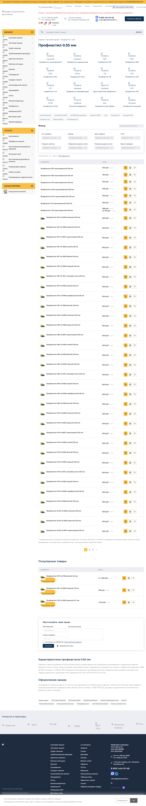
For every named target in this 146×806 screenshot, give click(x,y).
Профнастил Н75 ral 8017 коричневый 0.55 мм (64, 433)
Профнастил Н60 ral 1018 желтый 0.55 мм (62, 403)
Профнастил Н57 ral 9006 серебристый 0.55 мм (65, 296)
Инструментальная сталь (65, 704)
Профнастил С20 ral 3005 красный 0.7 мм (62, 600)
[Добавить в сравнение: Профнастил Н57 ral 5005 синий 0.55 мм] (130, 247)
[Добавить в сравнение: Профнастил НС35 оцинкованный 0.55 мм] (130, 189)
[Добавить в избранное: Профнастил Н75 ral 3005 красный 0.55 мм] (135, 423)
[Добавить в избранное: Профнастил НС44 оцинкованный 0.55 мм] (135, 196)
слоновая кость (72, 119)
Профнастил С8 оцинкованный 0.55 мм (56, 203)
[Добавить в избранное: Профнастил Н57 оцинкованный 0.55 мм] (135, 168)
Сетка (52, 780)
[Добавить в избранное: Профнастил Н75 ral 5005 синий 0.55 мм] (135, 443)
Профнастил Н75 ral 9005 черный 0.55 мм (62, 462)
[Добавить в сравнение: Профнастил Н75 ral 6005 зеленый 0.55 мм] (130, 414)
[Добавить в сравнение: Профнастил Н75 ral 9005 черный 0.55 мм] (130, 463)
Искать (139, 32)
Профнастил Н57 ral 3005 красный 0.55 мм (63, 227)
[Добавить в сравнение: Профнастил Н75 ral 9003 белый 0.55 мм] (130, 453)
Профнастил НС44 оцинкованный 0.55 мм (57, 196)
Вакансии (84, 771)
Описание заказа (74, 626)
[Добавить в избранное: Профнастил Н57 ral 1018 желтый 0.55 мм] (135, 306)
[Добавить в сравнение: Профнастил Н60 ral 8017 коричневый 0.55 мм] (130, 335)
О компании (58, 7)
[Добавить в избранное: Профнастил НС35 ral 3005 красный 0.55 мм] (135, 521)
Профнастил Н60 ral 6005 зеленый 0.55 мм (63, 315)
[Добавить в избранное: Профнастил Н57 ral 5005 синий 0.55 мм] (135, 247)
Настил (124, 700)
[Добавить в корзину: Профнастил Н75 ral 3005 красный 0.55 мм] (126, 423)
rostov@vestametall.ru (108, 20)
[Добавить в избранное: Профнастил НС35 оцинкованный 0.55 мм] (135, 189)
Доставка (78, 6)
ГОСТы (83, 767)
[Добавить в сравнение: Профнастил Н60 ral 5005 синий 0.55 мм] (130, 345)
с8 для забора (58, 119)
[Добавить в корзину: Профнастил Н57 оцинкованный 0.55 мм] (126, 168)
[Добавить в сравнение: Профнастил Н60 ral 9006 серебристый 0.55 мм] (130, 394)
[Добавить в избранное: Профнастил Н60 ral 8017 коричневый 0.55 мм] (135, 335)
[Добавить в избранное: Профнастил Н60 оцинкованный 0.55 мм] (135, 175)
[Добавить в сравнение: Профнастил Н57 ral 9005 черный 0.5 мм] (129, 590)
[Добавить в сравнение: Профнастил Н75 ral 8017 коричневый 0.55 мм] (130, 433)
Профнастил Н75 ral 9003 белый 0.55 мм (62, 452)
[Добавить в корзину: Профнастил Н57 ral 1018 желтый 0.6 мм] (124, 578)
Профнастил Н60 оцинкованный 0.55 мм (57, 176)
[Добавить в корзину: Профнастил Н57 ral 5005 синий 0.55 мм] (126, 247)
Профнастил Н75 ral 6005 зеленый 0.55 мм (63, 413)
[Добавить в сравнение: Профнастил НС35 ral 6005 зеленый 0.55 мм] (130, 512)
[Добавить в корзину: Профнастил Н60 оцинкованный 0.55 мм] (126, 175)
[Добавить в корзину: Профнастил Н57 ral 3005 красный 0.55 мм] (126, 228)
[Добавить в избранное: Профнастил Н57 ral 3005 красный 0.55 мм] (135, 228)
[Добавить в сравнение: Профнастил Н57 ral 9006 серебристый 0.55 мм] (130, 296)
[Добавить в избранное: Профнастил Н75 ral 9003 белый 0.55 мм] (135, 453)
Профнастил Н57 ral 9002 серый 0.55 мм (62, 286)
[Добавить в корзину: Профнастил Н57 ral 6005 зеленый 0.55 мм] (126, 218)
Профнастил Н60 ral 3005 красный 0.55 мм (63, 325)
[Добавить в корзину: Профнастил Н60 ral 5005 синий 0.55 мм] (126, 345)
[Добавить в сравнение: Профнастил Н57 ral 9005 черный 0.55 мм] (130, 267)
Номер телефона (49, 635)
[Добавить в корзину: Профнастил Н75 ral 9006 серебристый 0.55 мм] (126, 492)
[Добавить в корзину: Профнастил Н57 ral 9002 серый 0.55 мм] (126, 287)
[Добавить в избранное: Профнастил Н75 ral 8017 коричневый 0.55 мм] (135, 433)
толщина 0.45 (44, 119)
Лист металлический (58, 700)
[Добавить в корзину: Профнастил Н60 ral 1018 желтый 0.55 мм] (126, 404)
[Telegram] (97, 20)
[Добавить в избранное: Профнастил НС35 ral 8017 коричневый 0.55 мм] (135, 531)
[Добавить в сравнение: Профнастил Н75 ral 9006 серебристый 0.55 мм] (130, 492)
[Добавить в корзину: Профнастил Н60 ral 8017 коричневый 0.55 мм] (126, 335)
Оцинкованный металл (59, 774)
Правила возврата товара (91, 787)
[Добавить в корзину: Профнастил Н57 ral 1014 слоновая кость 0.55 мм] (126, 277)
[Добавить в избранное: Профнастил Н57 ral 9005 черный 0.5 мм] (133, 590)
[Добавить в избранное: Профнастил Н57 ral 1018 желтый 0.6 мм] (133, 578)
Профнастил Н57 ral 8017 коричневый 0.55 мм (64, 237)
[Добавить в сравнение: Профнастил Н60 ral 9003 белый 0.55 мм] (130, 355)
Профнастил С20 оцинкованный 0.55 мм (57, 210)
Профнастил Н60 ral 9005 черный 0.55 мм (63, 364)
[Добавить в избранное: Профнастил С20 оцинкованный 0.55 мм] (135, 210)
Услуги (87, 6)
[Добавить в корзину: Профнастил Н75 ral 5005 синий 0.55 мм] (126, 443)
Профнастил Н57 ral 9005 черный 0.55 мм (62, 266)
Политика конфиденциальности (15, 793)
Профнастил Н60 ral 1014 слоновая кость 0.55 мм (65, 374)
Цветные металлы (57, 758)
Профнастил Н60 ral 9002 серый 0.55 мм (62, 384)
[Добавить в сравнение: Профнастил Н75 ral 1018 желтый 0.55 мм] (130, 502)
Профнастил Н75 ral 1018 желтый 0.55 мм (62, 501)
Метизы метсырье (57, 761)
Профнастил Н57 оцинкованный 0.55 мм (57, 169)
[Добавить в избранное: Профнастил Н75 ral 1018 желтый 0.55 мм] (135, 502)
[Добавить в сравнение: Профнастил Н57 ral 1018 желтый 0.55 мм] (130, 306)
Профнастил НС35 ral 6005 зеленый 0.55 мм (63, 511)
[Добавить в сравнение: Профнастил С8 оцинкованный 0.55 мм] (130, 203)
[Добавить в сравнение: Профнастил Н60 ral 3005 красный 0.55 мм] (130, 326)
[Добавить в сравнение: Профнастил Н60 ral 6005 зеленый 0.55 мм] (130, 316)
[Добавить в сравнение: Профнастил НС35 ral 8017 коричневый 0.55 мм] (130, 531)
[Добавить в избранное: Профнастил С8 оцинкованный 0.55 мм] (135, 203)
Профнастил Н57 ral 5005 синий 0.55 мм (62, 247)
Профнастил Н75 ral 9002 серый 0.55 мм (62, 481)
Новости (84, 748)
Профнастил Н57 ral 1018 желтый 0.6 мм (62, 576)
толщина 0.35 (128, 115)
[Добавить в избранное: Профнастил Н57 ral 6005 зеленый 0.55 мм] (135, 218)
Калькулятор (97, 6)
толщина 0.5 (115, 115)
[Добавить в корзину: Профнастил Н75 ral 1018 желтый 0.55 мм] (126, 502)
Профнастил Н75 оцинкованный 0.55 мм (57, 182)
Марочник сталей (88, 780)
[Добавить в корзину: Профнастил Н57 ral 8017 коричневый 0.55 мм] (126, 238)
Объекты (84, 764)
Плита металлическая (46, 704)
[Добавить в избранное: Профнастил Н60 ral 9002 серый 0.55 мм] (135, 384)
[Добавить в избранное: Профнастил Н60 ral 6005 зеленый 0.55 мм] (135, 316)
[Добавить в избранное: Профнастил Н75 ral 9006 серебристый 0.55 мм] (135, 492)
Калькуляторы (12, 186)
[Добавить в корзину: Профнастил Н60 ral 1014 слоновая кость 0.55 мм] (126, 375)
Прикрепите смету (66, 646)
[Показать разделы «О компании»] (62, 6)
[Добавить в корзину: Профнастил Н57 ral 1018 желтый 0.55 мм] (126, 306)
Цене (55, 156)
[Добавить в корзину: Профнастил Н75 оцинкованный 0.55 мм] (126, 182)
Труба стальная (56, 751)
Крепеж (53, 764)
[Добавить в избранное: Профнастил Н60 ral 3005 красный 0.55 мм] (135, 326)
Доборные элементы (90, 700)
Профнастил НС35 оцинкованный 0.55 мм (57, 189)
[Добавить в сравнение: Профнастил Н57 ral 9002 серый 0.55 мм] (130, 287)
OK (134, 800)
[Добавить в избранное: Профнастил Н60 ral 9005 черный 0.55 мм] (135, 365)
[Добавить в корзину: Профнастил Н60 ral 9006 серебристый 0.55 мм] (126, 394)
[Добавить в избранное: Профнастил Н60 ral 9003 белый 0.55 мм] (135, 355)
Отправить (48, 646)
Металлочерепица (57, 783)
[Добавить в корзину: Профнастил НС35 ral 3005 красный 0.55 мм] (126, 521)
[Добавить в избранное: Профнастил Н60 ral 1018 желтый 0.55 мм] (135, 404)
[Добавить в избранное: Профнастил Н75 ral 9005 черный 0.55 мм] (135, 463)
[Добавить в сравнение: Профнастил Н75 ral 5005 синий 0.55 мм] (130, 443)
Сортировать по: (44, 156)
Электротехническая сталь (109, 700)
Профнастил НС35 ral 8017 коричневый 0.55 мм (65, 530)
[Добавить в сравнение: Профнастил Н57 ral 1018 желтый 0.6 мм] (129, 578)
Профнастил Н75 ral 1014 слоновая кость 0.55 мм (65, 472)
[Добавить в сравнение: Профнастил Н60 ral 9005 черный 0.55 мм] (130, 365)
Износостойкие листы (118, 704)
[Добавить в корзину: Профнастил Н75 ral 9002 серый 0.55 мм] (126, 482)
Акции (83, 783)
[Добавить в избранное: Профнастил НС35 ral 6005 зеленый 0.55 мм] (135, 512)
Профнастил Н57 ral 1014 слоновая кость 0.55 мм (65, 276)
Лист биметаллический (100, 704)
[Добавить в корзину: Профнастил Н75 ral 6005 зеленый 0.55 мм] (126, 414)
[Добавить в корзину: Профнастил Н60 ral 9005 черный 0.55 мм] (126, 365)
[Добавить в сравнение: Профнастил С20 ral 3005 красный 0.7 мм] (129, 602)
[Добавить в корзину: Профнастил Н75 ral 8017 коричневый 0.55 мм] (126, 433)
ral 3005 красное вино (78, 115)
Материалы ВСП (56, 790)
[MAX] (97, 17)
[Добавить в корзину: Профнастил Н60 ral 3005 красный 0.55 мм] (126, 326)
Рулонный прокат (74, 700)
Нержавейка (55, 777)
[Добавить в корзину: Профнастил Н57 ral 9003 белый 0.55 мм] (126, 257)
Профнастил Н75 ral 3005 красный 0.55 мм (63, 423)
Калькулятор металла (89, 774)
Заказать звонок (134, 19)
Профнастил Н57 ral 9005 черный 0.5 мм (62, 588)
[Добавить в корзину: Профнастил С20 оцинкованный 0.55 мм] (126, 210)
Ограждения (55, 767)
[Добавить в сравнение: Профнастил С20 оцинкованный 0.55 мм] (130, 210)
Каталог (8, 32)
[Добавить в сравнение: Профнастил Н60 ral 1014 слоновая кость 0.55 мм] (130, 375)
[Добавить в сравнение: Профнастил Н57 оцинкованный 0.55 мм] (130, 168)
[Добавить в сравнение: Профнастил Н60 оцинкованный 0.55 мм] (130, 175)
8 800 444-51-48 (106, 18)
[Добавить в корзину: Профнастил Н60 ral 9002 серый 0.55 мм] (126, 384)
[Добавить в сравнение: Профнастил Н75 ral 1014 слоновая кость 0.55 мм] (130, 472)
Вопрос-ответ (86, 761)
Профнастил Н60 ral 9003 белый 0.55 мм (62, 354)
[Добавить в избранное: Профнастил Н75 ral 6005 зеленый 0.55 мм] (135, 414)
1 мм (105, 115)
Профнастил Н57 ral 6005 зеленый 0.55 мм (63, 217)
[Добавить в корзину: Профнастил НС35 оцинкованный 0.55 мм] (126, 189)
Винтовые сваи (56, 793)
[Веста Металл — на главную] (14, 14)
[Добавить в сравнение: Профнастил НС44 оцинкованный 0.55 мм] (130, 196)
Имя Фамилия (48, 626)
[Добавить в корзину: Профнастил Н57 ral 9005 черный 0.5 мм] (124, 590)
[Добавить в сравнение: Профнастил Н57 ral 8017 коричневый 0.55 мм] (130, 238)
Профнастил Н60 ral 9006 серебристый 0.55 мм (65, 393)
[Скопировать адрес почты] (117, 19)
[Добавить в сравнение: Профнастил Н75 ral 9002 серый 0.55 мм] (130, 482)
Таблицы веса (86, 777)
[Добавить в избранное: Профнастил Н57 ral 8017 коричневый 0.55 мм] (135, 238)
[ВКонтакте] (111, 783)
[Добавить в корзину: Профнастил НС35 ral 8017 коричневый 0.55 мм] (126, 531)
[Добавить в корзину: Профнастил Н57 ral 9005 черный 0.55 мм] (126, 267)
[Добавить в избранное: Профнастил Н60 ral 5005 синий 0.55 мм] (135, 345)
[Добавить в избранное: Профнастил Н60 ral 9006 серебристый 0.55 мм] (135, 394)
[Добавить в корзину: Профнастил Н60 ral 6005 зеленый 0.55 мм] (126, 316)
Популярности (64, 156)
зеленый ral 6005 (61, 115)
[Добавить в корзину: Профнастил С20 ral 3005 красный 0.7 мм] (124, 602)
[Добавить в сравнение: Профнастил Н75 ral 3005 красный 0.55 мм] (130, 423)
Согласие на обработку (54, 642)
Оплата (69, 6)
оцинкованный (45, 115)
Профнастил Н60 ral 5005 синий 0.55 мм (62, 345)
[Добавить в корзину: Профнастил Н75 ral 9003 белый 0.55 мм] (126, 453)
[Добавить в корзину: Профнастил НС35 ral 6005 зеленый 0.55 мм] (126, 512)
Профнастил (55, 787)
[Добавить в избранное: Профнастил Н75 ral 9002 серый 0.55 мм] (135, 482)
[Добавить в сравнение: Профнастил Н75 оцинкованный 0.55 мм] (130, 182)
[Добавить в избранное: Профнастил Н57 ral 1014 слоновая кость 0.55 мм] (135, 277)
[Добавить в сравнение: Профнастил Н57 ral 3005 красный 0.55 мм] (130, 228)
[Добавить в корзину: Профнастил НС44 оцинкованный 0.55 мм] (126, 196)
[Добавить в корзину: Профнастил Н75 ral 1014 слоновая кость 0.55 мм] (126, 472)
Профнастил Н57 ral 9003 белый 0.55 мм (62, 256)
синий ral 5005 (95, 115)
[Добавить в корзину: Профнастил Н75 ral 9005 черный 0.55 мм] (126, 463)
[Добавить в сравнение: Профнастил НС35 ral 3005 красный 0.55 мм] (130, 521)
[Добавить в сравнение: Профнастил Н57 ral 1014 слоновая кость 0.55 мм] (130, 277)
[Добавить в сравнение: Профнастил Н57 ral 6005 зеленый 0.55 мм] (130, 218)
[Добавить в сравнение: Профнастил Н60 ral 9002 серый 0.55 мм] (130, 384)
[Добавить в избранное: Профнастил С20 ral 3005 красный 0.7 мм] (133, 602)
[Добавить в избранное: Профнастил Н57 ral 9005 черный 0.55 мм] (135, 267)
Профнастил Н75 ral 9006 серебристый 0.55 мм (65, 491)
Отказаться (122, 800)
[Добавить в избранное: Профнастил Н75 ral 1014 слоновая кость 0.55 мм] (135, 472)
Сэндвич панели (57, 771)
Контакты (108, 6)
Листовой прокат (57, 748)
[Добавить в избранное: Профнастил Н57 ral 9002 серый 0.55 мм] (135, 287)
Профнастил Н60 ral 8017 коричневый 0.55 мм (64, 335)
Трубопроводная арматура (61, 754)
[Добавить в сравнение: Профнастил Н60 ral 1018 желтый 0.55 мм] (130, 404)
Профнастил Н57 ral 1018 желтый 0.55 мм (62, 305)
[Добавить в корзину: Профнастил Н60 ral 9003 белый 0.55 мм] (126, 355)
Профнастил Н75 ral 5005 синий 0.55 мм (62, 442)
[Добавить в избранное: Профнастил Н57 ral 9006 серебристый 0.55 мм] (135, 296)
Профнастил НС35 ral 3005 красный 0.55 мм (63, 521)
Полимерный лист (83, 704)
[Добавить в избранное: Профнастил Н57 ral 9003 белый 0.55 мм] (135, 257)
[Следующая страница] (96, 549)
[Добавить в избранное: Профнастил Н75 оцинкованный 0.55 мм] (135, 182)
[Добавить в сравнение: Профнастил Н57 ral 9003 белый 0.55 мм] (130, 257)
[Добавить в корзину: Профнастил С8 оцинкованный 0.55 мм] (126, 203)
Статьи (83, 751)
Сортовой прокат (57, 745)
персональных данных (73, 642)
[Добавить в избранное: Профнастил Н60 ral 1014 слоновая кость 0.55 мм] (135, 375)
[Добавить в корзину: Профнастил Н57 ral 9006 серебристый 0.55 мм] (126, 296)
